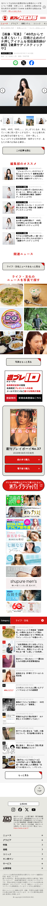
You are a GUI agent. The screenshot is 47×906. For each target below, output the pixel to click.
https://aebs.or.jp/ (21, 828)
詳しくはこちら (15, 11)
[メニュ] (43, 18)
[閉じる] (44, 7)
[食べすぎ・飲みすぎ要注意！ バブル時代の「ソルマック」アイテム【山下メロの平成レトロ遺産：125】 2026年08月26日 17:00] (11, 319)
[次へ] (44, 90)
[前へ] (2, 90)
